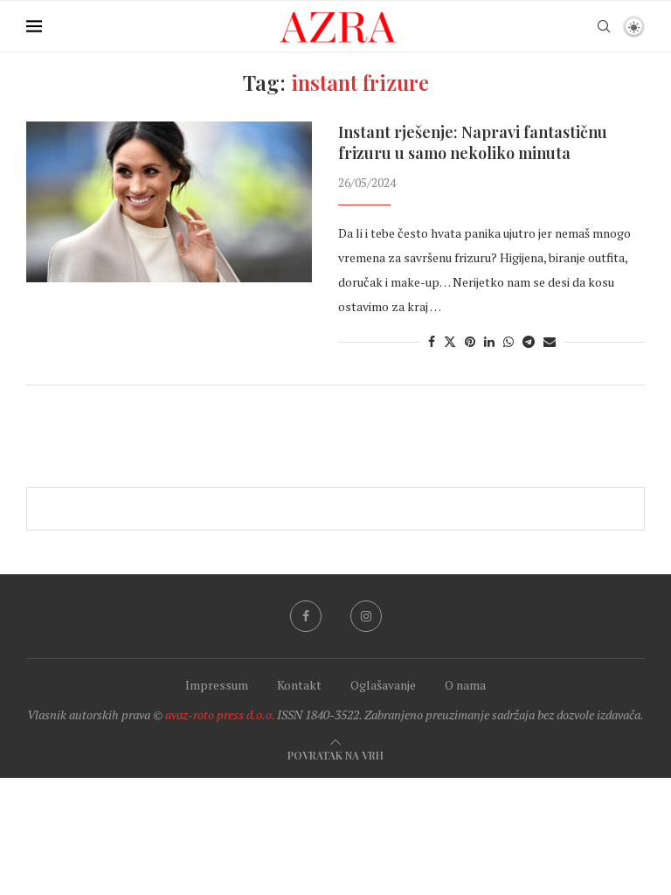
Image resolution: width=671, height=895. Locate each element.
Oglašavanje (383, 684)
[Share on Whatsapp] (508, 341)
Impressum (216, 684)
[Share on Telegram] (528, 341)
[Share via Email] (549, 341)
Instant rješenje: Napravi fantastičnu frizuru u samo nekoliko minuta (472, 142)
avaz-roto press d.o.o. (219, 714)
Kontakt (299, 684)
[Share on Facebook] (431, 341)
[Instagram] (366, 616)
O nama (465, 684)
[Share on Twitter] (450, 341)
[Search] (603, 26)
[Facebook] (306, 616)
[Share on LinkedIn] (489, 341)
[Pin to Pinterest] (470, 341)
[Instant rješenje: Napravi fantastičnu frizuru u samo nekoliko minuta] (169, 201)
